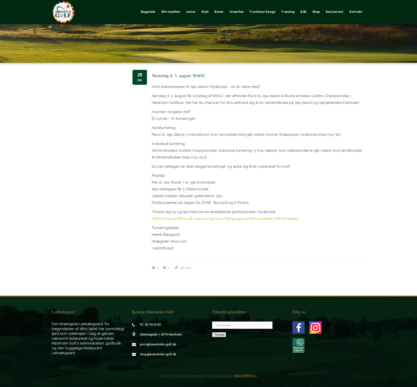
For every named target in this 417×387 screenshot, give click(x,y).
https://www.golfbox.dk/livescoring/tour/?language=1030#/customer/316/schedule (225, 218)
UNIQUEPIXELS (245, 376)
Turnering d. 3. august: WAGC (178, 75)
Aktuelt (185, 268)
